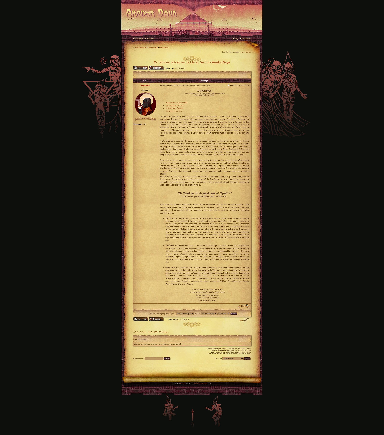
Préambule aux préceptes (176, 103)
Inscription (150, 39)
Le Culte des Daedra (174, 108)
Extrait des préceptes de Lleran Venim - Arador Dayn (192, 62)
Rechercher (246, 39)
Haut (241, 320)
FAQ (236, 39)
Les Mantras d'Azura (174, 105)
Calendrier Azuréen (173, 111)
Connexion (139, 39)
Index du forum (140, 47)
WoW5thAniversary (200, 383)
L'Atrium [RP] (153, 47)
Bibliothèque (163, 47)
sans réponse (246, 52)
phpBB (182, 383)
